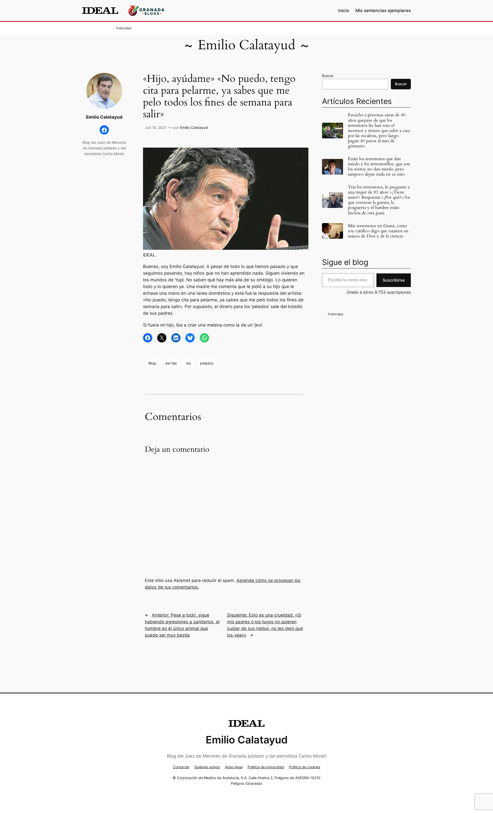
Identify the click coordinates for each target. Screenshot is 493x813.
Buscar (328, 75)
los (188, 363)
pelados (206, 363)
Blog (152, 363)
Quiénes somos (207, 767)
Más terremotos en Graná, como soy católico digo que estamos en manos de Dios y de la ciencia (378, 231)
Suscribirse (394, 280)
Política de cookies (304, 767)
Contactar (181, 767)
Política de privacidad (266, 767)
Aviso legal (234, 767)
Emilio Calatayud (246, 45)
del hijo (171, 363)
